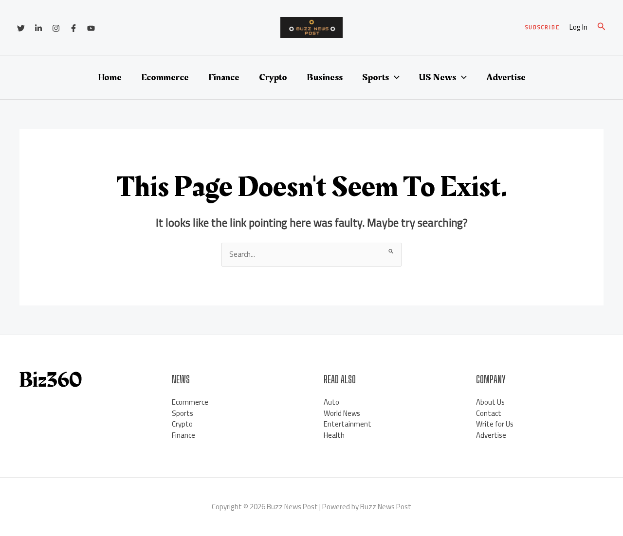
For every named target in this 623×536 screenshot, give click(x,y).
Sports (375, 77)
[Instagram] (56, 28)
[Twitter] (21, 28)
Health (334, 435)
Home (110, 77)
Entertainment (347, 424)
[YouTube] (91, 28)
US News (437, 77)
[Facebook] (73, 28)
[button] (542, 27)
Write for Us (494, 424)
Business (325, 77)
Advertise (506, 77)
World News (342, 413)
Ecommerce (165, 77)
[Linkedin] (38, 28)
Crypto (273, 77)
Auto (331, 402)
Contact (488, 413)
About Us (490, 402)
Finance (223, 77)
